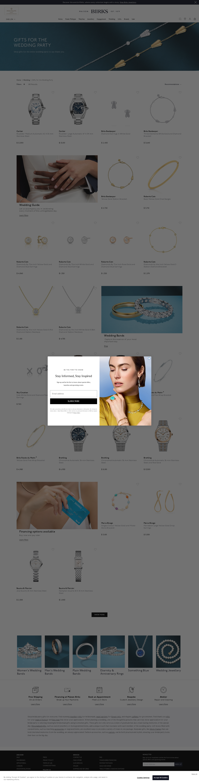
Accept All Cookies (161, 778)
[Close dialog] (149, 358)
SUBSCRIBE (73, 401)
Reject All (194, 774)
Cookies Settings (143, 778)
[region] (99, 776)
